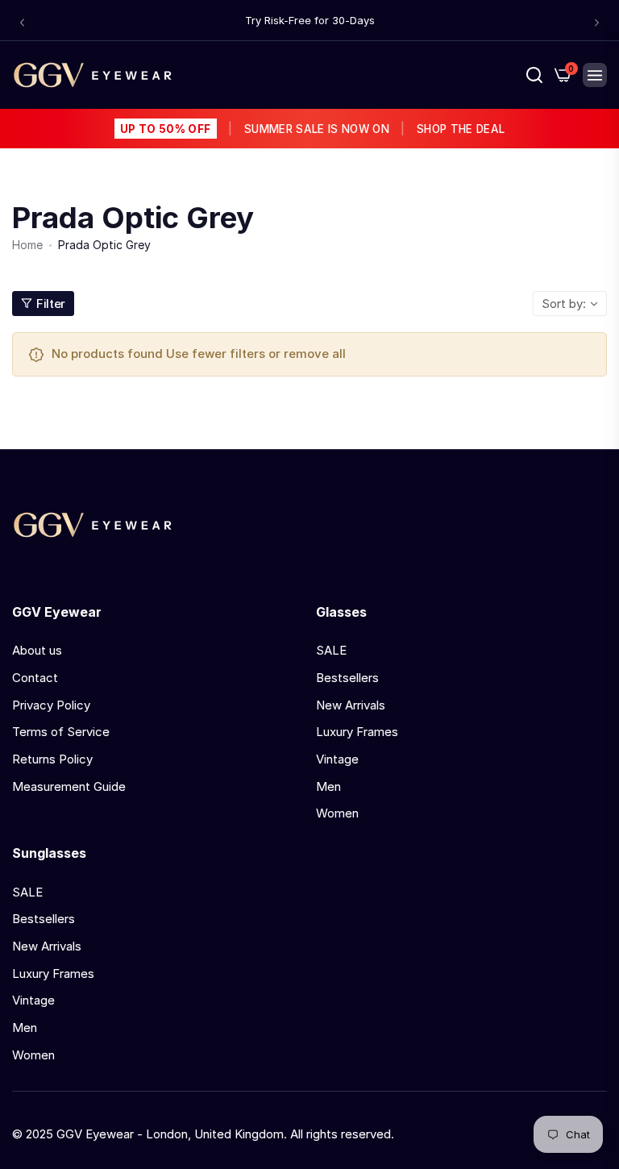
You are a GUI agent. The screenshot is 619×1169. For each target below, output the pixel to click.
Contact (35, 677)
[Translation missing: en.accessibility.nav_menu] (595, 75)
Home (27, 245)
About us (37, 650)
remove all (315, 353)
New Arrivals (350, 705)
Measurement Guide (69, 786)
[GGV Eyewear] (92, 75)
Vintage (337, 759)
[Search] (534, 75)
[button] (22, 22)
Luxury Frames (357, 731)
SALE (331, 650)
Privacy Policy (51, 705)
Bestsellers (347, 677)
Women (337, 813)
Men (328, 786)
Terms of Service (61, 731)
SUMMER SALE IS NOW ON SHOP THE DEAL (312, 129)
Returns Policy (52, 759)
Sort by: (564, 303)
